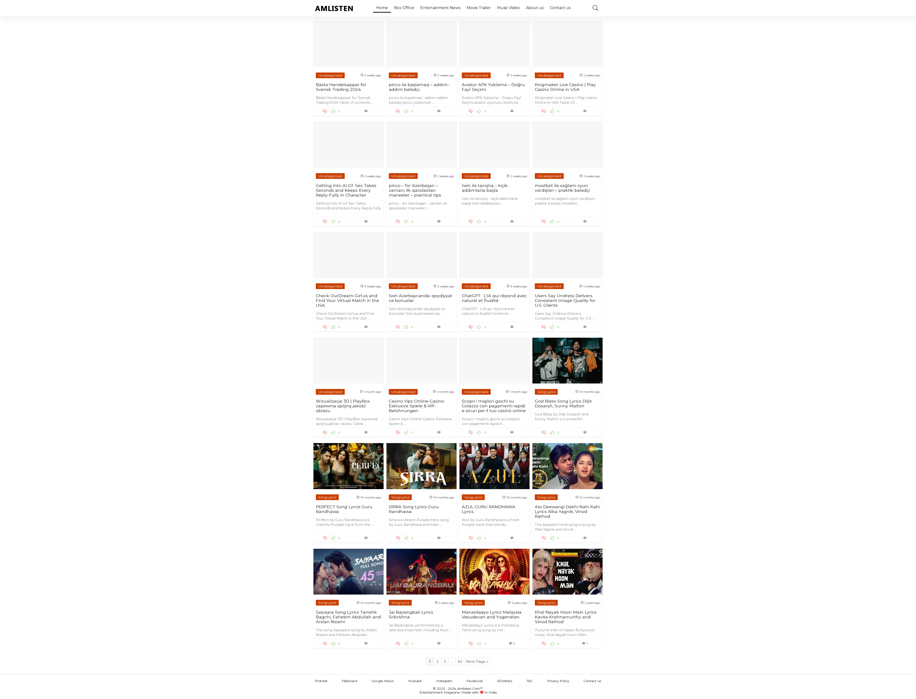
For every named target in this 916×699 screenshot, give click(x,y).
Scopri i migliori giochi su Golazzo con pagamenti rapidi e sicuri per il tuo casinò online (494, 406)
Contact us (560, 7)
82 (460, 661)
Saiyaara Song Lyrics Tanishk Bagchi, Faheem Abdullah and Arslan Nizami (348, 617)
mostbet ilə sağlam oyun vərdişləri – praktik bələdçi (562, 188)
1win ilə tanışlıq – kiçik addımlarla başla (485, 188)
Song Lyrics (546, 392)
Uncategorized (330, 75)
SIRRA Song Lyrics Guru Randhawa (414, 509)
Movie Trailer (479, 7)
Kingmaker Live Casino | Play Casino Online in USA (565, 87)
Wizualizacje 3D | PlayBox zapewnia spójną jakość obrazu (343, 406)
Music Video (508, 7)
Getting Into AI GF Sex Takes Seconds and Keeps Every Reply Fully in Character (346, 190)
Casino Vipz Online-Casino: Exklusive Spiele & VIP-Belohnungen (417, 406)
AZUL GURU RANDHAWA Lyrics (488, 509)
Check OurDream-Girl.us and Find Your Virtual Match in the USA (347, 300)
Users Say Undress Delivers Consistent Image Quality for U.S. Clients (565, 300)
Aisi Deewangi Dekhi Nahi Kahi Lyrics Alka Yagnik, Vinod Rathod (567, 511)
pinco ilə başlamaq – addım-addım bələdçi (419, 87)
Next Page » (477, 661)
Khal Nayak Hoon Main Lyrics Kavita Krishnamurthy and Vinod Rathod (566, 617)
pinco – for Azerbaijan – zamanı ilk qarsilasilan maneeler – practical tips (415, 190)
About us (535, 7)
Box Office (404, 7)
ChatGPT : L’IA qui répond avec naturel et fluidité (494, 298)
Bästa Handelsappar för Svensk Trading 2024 (341, 87)
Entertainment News (440, 7)
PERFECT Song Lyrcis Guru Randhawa (344, 509)
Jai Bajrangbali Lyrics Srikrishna (411, 614)
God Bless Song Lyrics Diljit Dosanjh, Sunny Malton (563, 403)
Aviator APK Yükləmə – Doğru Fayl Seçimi (493, 87)
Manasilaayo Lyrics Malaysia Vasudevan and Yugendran (491, 614)
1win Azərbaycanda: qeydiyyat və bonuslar (420, 298)
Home (382, 7)
